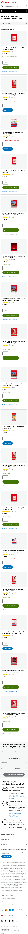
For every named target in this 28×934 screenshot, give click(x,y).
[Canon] (5, 2)
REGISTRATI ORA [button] (6, 856)
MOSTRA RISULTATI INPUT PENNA (15, 774)
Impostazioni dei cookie (7, 905)
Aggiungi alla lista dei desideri (10, 71)
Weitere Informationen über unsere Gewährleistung (15, 815)
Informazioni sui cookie (7, 901)
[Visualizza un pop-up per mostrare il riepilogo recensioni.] (16, 52)
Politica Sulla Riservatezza (8, 898)
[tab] (7, 751)
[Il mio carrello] (22, 2)
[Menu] (26, 2)
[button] (18, 758)
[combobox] (14, 6)
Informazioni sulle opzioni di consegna (16, 797)
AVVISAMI (8, 110)
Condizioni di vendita (7, 895)
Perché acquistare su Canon (16, 829)
